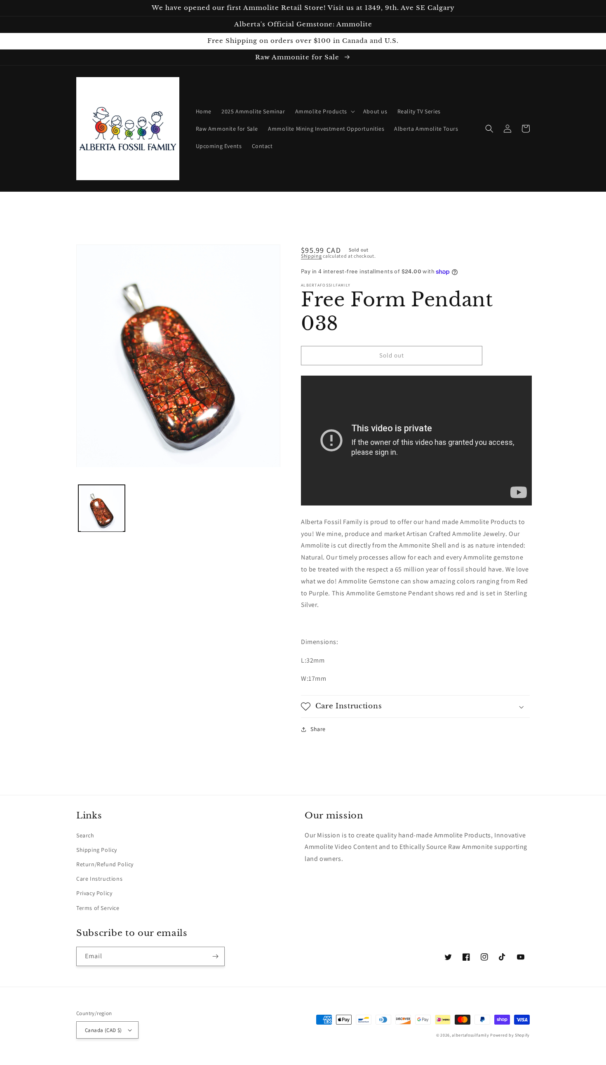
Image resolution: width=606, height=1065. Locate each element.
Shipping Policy (96, 849)
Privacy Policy (94, 893)
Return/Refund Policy (105, 864)
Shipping (311, 256)
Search (85, 835)
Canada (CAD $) (103, 1030)
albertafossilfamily (470, 1035)
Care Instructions (99, 878)
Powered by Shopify (510, 1035)
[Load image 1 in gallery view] (101, 508)
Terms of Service (98, 908)
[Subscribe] (215, 956)
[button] (324, 111)
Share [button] (318, 729)
